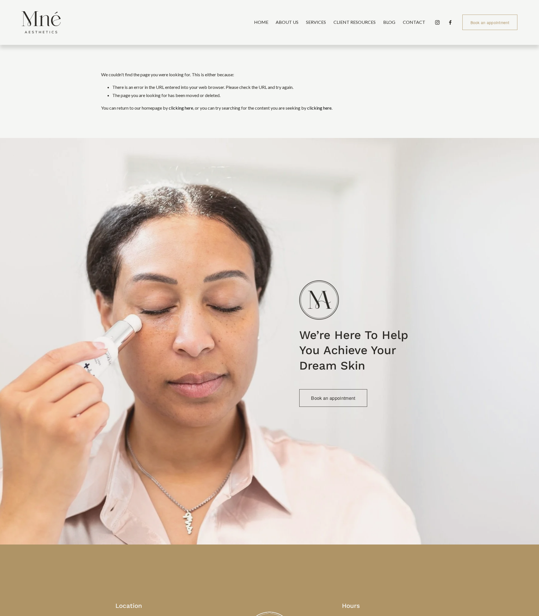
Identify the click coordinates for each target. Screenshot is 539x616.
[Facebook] (450, 22)
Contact (414, 22)
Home (261, 22)
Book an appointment (490, 22)
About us (287, 22)
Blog (389, 22)
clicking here (181, 107)
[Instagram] (437, 22)
